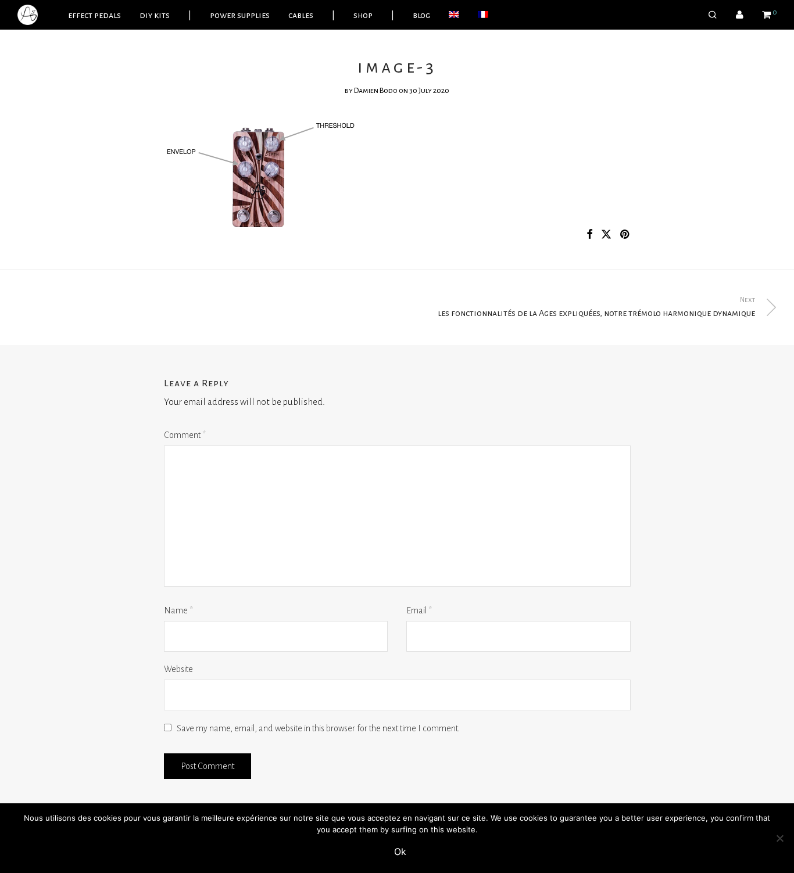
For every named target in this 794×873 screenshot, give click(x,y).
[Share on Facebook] (589, 235)
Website (178, 669)
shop (363, 15)
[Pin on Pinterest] (625, 235)
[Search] (713, 15)
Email (419, 610)
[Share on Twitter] (606, 235)
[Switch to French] (483, 15)
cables (300, 15)
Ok (400, 851)
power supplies (240, 15)
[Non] (779, 838)
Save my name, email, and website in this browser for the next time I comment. (318, 728)
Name (178, 610)
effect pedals (94, 15)
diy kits (155, 15)
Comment (185, 435)
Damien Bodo (376, 91)
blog (421, 15)
